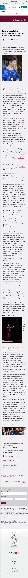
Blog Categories (4, 491)
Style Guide (23, 523)
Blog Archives (4, 496)
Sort (4, 503)
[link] (3, 456)
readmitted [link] (21, 158)
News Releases (4, 13)
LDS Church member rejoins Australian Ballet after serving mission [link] (10, 465)
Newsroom (3, 11)
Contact (17, 13)
